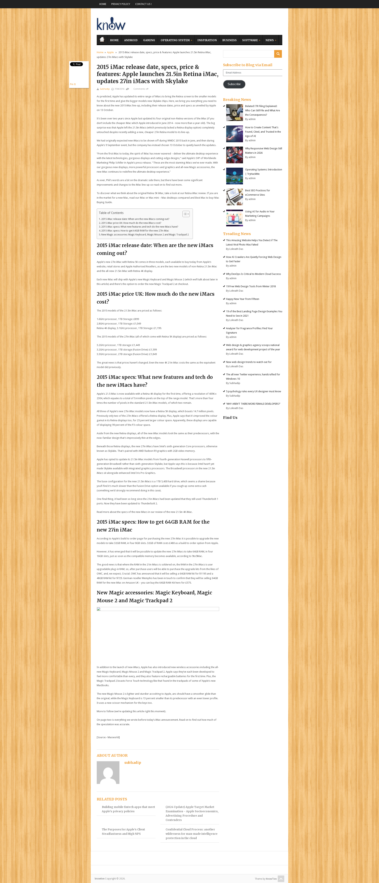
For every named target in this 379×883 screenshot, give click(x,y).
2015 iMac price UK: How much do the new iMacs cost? (131, 223)
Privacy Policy (120, 4)
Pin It (73, 84)
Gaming (149, 40)
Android (131, 40)
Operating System (174, 39)
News (268, 39)
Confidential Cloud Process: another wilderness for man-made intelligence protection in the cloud (192, 834)
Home (102, 4)
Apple (110, 52)
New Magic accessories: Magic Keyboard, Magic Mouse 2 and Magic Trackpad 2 (145, 234)
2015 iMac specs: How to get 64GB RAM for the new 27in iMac (135, 230)
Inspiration (207, 40)
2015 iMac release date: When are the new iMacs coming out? (135, 219)
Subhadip (105, 89)
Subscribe (234, 84)
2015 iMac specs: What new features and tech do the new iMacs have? (139, 226)
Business (229, 40)
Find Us (230, 417)
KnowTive (271, 878)
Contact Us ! (143, 4)
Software (248, 39)
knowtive (111, 22)
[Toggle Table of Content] (184, 214)
